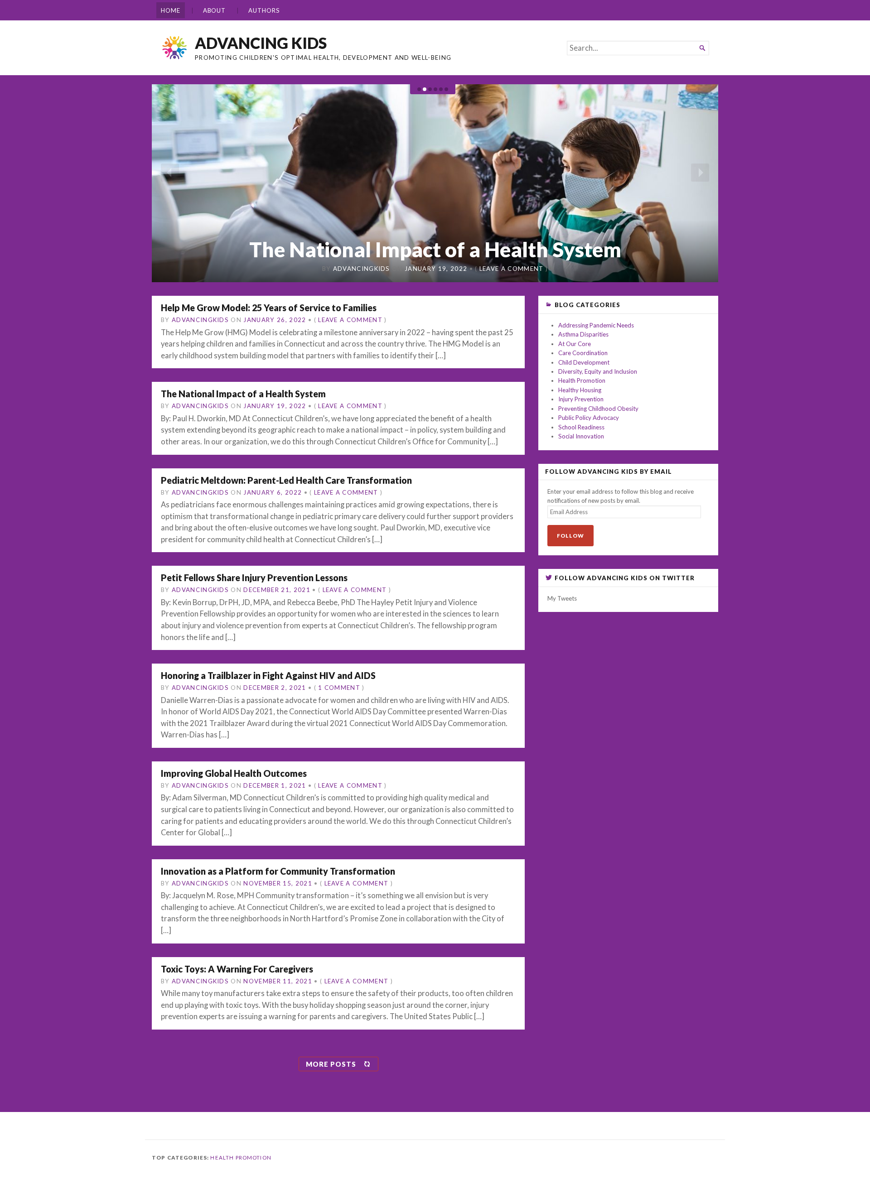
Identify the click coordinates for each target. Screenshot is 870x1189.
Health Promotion (581, 380)
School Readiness (581, 427)
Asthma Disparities (583, 334)
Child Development (583, 362)
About (214, 10)
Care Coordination (583, 352)
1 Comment (339, 687)
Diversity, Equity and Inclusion (597, 371)
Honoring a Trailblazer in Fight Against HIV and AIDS (268, 675)
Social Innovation (581, 436)
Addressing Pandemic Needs (596, 325)
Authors (264, 10)
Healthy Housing (579, 390)
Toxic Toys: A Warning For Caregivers (237, 968)
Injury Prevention (581, 399)
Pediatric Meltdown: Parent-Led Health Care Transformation (435, 237)
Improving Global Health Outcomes (234, 773)
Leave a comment (509, 268)
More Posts (331, 1064)
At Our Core (574, 343)
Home (170, 10)
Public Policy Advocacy (588, 417)
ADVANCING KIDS (261, 43)
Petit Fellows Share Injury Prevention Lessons (254, 577)
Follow (570, 535)
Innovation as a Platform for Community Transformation (278, 871)
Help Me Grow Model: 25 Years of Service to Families (269, 307)
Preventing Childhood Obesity (598, 408)
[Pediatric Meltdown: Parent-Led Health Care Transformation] (435, 183)
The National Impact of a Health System (243, 393)
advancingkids (363, 268)
